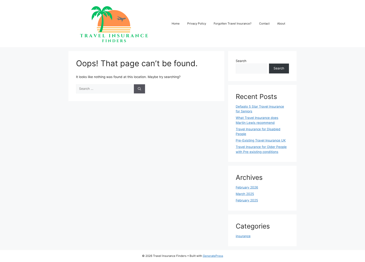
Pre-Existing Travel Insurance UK (261, 140)
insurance (243, 236)
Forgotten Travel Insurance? (233, 23)
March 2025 (245, 194)
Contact (264, 23)
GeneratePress (213, 256)
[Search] (139, 88)
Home (176, 23)
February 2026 (247, 187)
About (281, 23)
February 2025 (247, 200)
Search (241, 61)
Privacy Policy (196, 23)
